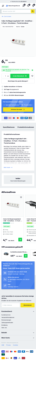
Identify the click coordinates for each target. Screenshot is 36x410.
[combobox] (16, 11)
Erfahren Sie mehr (16, 109)
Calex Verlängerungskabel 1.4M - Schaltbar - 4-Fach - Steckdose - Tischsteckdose (12, 220)
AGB (2, 345)
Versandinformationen (7, 317)
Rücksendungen (6, 320)
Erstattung (4, 325)
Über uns (4, 327)
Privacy (8, 345)
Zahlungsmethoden (7, 322)
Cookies (15, 345)
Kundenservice (5, 315)
